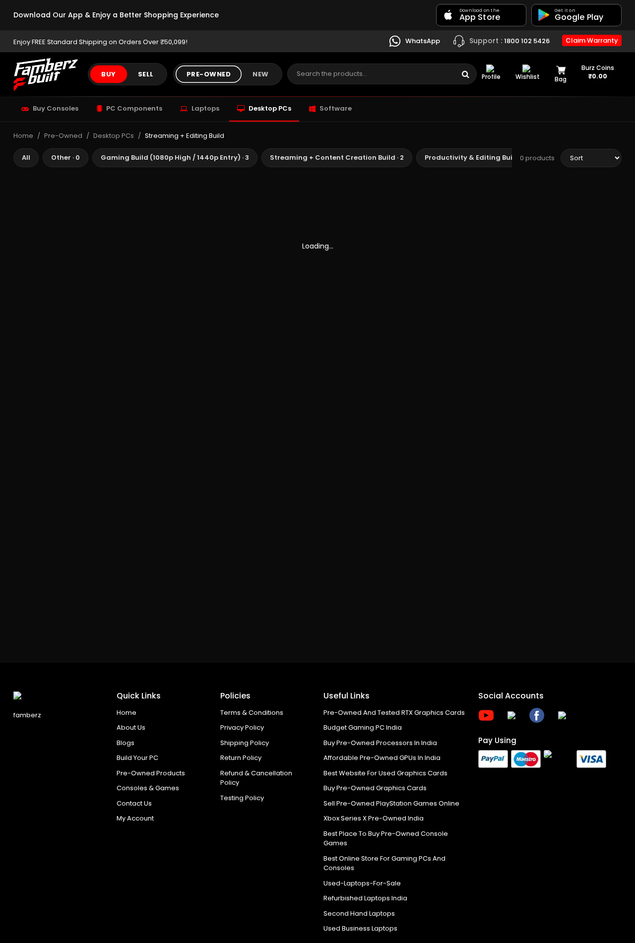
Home (23, 135)
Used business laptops (360, 928)
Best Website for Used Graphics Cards (385, 773)
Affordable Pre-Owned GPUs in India (382, 757)
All (26, 157)
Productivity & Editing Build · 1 (475, 157)
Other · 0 (65, 157)
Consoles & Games (148, 788)
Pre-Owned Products (151, 773)
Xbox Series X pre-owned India (373, 818)
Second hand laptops (359, 913)
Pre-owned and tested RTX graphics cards (394, 712)
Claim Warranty (592, 40)
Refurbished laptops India (365, 898)
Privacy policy (242, 727)
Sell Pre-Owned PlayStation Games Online (391, 803)
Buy (108, 74)
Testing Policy (242, 798)
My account (135, 818)
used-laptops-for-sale (362, 883)
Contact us (134, 803)
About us (131, 727)
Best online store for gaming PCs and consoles (384, 863)
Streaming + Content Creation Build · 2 (337, 157)
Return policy (240, 757)
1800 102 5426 (509, 40)
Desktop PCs (113, 135)
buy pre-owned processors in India (380, 743)
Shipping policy (244, 743)
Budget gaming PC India (362, 727)
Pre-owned (209, 74)
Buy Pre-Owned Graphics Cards (375, 788)
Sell (146, 74)
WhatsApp (422, 40)
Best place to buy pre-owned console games (385, 838)
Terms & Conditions (251, 712)
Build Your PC (137, 757)
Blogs (125, 743)
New (261, 74)
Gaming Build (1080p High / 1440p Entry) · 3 (175, 157)
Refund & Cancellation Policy (256, 778)
